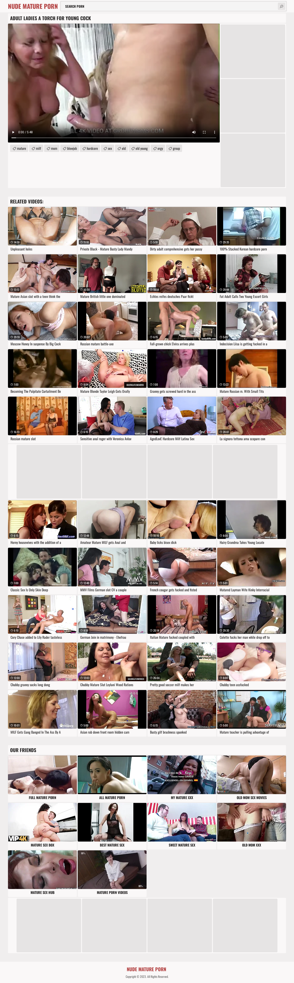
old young (142, 148)
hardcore (92, 148)
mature (21, 148)
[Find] (281, 6)
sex (110, 148)
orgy (160, 148)
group (176, 148)
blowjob (72, 148)
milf (38, 148)
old (124, 148)
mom (54, 148)
